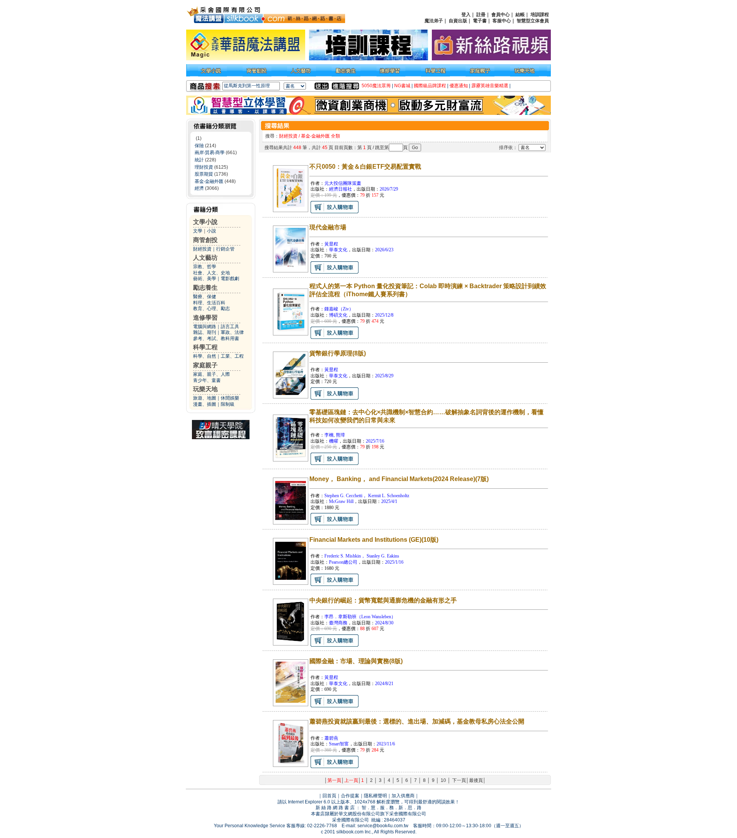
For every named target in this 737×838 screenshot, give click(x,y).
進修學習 (205, 317)
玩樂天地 (205, 389)
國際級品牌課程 (430, 85)
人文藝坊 (205, 257)
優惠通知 (458, 85)
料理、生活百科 (209, 302)
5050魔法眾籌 (376, 85)
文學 (197, 231)
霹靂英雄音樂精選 (489, 85)
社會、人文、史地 (211, 272)
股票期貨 (204, 174)
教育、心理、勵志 (211, 308)
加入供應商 (403, 795)
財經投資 (202, 249)
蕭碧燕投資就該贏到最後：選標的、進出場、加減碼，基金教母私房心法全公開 (416, 721)
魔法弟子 (434, 20)
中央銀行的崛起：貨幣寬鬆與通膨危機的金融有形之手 (383, 600)
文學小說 (205, 222)
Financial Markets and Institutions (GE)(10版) (373, 539)
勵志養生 (205, 287)
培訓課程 (539, 14)
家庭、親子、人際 (211, 374)
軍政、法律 (232, 332)
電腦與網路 (204, 326)
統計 (199, 160)
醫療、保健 (204, 296)
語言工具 (230, 326)
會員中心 (500, 14)
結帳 (520, 14)
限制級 (228, 404)
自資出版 (458, 20)
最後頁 (476, 780)
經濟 (199, 188)
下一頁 (459, 780)
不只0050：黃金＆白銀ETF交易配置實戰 (365, 166)
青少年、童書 (207, 380)
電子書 (480, 20)
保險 (199, 145)
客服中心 (501, 20)
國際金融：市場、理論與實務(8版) (356, 661)
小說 (211, 231)
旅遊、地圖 (204, 398)
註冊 (481, 14)
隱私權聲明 (375, 795)
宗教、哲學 (204, 266)
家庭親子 (205, 365)
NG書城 (402, 85)
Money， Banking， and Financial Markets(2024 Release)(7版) (399, 479)
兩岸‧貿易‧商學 (210, 152)
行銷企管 (225, 249)
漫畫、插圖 (204, 404)
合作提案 (350, 795)
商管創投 (205, 240)
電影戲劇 (230, 278)
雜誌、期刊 (204, 332)
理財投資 (204, 167)
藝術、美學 (204, 278)
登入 (466, 14)
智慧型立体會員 (533, 20)
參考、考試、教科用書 (216, 338)
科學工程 (205, 347)
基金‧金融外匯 (209, 181)
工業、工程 (232, 356)
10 (443, 780)
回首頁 (329, 795)
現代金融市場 (327, 227)
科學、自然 (204, 356)
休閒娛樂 (230, 398)
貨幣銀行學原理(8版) (337, 353)
